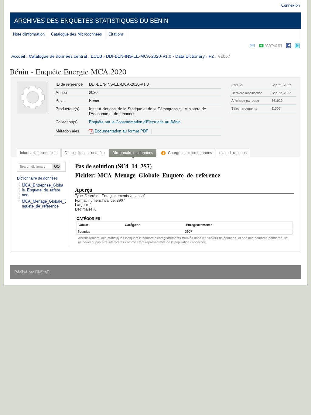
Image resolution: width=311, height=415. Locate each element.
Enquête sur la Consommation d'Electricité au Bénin (134, 122)
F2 (211, 56)
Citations (116, 34)
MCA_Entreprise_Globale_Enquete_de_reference (42, 190)
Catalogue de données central (58, 56)
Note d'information (29, 34)
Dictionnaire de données (37, 178)
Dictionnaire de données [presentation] (132, 153)
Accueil (18, 56)
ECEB (96, 56)
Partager (273, 45)
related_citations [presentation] (233, 153)
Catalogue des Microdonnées (76, 34)
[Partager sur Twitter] (297, 46)
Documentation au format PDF (121, 131)
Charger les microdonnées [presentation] (190, 153)
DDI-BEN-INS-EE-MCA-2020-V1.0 (138, 56)
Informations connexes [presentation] (38, 153)
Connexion (290, 5)
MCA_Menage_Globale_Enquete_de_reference (44, 203)
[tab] (39, 153)
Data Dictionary (190, 56)
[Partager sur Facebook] (288, 46)
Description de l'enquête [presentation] (85, 153)
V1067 (224, 56)
